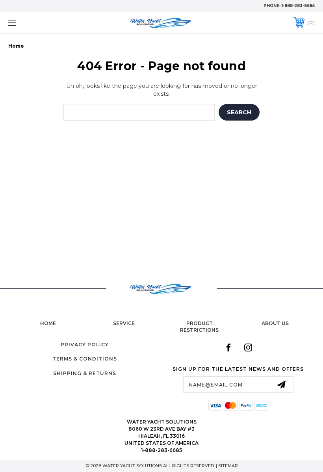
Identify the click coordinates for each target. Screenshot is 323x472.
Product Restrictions (199, 326)
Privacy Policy (85, 344)
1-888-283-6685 (298, 5)
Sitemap (228, 465)
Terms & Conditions (84, 359)
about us (275, 323)
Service (124, 323)
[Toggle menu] (39, 22)
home (48, 323)
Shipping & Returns (84, 373)
